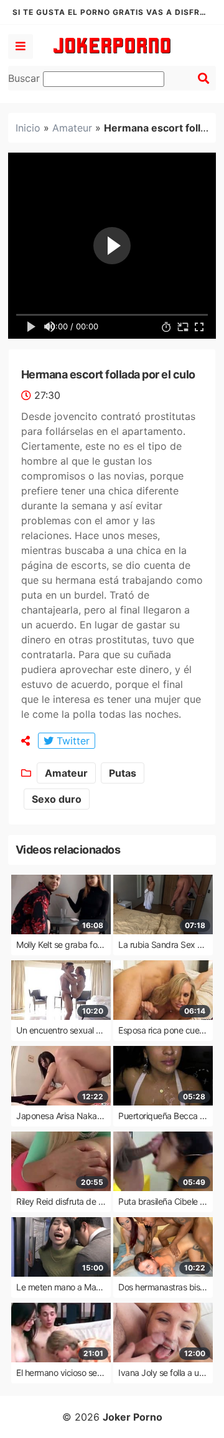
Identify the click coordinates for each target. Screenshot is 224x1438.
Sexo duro (57, 799)
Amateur (72, 128)
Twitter (72, 741)
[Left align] (20, 46)
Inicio (28, 128)
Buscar (25, 78)
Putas (122, 773)
